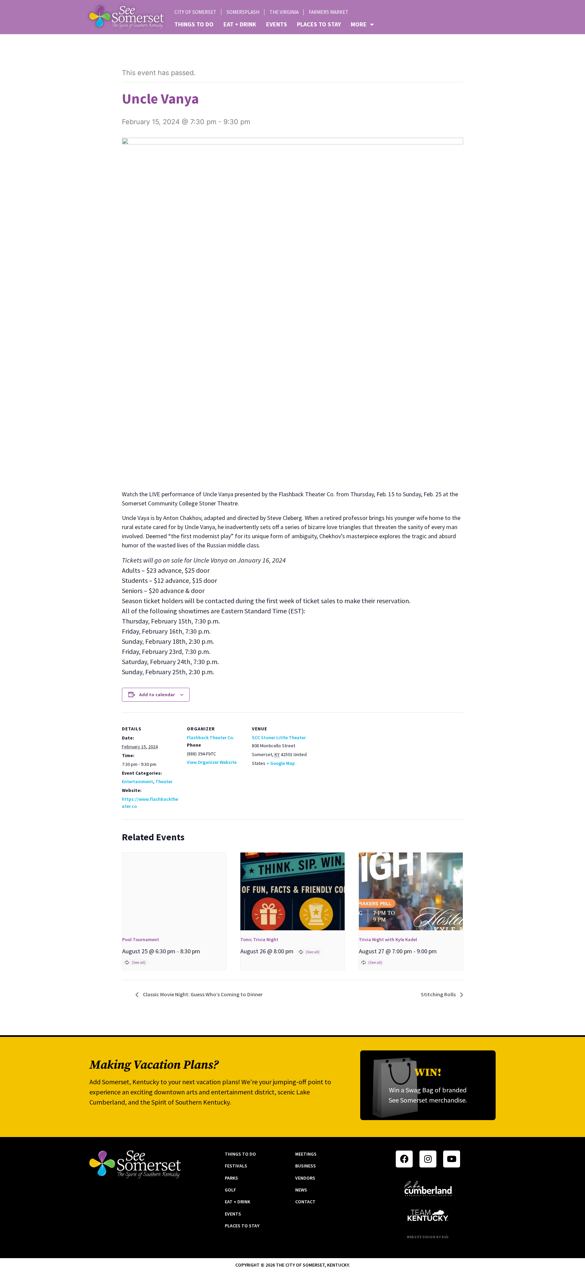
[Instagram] (427, 1159)
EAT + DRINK (239, 24)
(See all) (139, 962)
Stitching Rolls (439, 994)
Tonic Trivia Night (259, 939)
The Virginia (284, 12)
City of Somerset (195, 12)
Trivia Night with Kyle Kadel (388, 939)
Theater (163, 781)
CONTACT (305, 1202)
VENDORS (305, 1178)
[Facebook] (404, 1159)
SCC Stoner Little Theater (279, 737)
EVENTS (276, 24)
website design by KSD (428, 1237)
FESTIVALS (236, 1166)
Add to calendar (157, 694)
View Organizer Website (212, 762)
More (359, 24)
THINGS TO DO (194, 24)
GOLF (230, 1190)
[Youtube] (451, 1159)
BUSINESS (305, 1166)
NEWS (301, 1190)
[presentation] (174, 891)
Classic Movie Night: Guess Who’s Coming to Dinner (202, 994)
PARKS (231, 1178)
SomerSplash (242, 12)
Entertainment (137, 781)
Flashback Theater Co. (210, 737)
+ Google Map (280, 763)
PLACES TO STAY (319, 24)
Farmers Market (328, 12)
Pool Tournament (140, 939)
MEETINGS (306, 1154)
